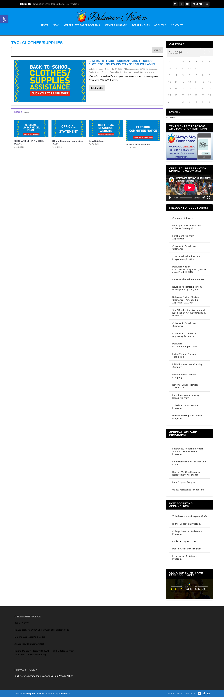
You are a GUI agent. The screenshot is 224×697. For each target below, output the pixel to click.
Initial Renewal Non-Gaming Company (187, 365)
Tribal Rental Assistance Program (185, 407)
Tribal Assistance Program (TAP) (189, 516)
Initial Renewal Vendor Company (184, 376)
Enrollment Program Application (183, 237)
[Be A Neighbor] (106, 128)
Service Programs (116, 25)
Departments (141, 25)
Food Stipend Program (184, 482)
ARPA (126, 69)
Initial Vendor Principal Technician (184, 355)
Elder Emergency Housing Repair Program (185, 396)
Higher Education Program (186, 523)
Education (153, 69)
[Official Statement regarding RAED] (69, 128)
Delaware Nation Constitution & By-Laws (184, 268)
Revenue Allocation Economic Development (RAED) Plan (187, 288)
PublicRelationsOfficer (100, 69)
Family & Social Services (99, 72)
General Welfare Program (121, 72)
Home (44, 25)
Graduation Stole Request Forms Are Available (56, 3)
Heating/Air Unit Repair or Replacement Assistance (186, 473)
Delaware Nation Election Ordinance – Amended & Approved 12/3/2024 (185, 300)
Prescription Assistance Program (184, 557)
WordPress (64, 693)
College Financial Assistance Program (187, 532)
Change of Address (182, 218)
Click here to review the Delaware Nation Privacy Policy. (43, 675)
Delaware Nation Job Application (184, 345)
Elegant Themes (35, 693)
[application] (189, 188)
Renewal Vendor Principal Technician (185, 386)
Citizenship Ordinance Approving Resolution (184, 335)
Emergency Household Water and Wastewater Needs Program (187, 451)
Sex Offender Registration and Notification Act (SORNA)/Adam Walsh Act (189, 313)
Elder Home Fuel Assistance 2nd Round (189, 463)
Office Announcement (138, 144)
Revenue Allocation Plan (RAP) (188, 279)
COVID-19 (144, 69)
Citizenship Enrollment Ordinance (184, 247)
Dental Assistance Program (186, 548)
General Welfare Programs (82, 25)
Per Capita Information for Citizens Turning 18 (186, 227)
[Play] (170, 197)
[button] (4, 19)
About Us (160, 25)
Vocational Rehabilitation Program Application (186, 257)
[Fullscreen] (208, 197)
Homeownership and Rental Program (187, 417)
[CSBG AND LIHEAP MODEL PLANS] (31, 128)
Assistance (134, 69)
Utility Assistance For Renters (188, 489)
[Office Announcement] (143, 130)
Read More (97, 87)
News (56, 25)
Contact (177, 25)
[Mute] (203, 197)
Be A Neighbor (97, 141)
